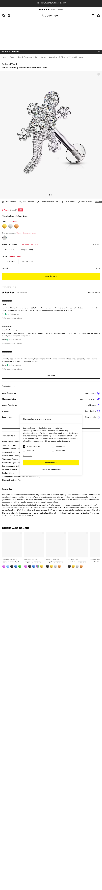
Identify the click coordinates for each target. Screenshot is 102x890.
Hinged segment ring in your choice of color (34, 562)
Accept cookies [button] (51, 462)
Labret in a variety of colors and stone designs (78, 562)
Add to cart (51, 276)
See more (51, 376)
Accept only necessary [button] (51, 469)
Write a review (94, 292)
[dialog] (51, 445)
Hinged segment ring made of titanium (56, 562)
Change (97, 268)
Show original (17, 318)
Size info (96, 244)
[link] (4, 226)
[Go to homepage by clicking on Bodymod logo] (51, 16)
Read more (66, 441)
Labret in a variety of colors (12, 562)
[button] (51, 135)
